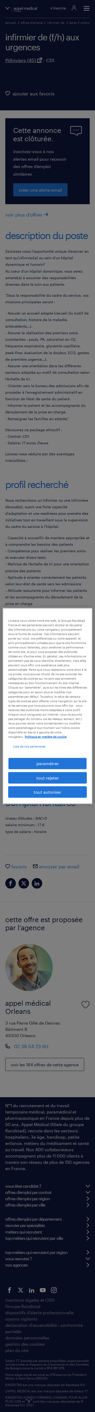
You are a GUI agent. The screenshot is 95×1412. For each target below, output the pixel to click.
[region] (47, 706)
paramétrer (47, 763)
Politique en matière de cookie (45, 736)
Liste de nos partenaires (29, 746)
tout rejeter (47, 777)
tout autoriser (47, 791)
